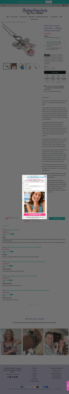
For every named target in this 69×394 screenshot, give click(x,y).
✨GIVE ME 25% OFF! (34, 214)
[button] (34, 202)
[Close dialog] (45, 176)
